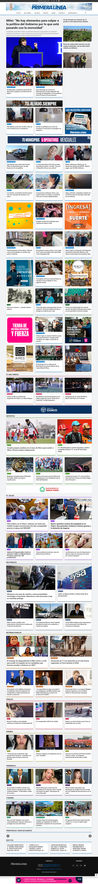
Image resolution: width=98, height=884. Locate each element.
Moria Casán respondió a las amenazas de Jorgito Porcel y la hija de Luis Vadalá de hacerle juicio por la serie (78, 790)
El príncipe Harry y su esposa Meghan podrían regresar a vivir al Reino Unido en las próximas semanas (78, 691)
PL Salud (8, 549)
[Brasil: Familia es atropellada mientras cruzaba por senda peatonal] (19, 710)
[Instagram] (54, 1)
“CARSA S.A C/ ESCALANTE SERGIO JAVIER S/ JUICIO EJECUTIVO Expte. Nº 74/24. (36, 848)
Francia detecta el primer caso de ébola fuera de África (47, 553)
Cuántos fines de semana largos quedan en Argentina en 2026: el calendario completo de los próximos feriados (48, 822)
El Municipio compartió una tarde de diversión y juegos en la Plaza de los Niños (19, 91)
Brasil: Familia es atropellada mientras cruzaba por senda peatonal (19, 722)
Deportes (45, 13)
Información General (11, 161)
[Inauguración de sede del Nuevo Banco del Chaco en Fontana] (78, 385)
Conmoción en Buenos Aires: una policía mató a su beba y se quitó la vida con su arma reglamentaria (48, 194)
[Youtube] (59, 1)
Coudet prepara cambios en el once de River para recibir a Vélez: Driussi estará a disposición (30, 449)
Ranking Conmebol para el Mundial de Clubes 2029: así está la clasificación (19, 478)
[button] (85, 13)
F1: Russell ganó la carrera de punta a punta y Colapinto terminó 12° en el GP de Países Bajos (74, 449)
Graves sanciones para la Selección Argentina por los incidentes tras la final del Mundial (48, 478)
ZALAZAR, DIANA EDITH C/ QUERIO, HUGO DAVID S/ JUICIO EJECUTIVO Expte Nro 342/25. (15, 847)
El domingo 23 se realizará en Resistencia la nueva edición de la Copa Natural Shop (47, 366)
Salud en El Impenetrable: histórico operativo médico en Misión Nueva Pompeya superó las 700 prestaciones (19, 554)
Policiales (37, 13)
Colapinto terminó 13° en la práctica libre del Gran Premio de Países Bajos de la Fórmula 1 (78, 478)
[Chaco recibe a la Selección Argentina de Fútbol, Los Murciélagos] (19, 385)
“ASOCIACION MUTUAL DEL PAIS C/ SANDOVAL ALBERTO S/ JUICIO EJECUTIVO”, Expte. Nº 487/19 (59, 848)
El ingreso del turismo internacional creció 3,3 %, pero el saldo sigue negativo (77, 822)
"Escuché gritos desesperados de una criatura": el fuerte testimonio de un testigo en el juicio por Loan (49, 309)
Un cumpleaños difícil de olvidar (47, 721)
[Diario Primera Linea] (49, 6)
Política (18, 13)
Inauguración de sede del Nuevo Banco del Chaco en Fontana (76, 397)
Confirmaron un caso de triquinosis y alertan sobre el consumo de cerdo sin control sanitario (78, 554)
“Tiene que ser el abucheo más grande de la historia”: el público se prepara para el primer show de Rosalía (19, 756)
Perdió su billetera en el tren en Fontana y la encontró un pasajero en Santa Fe (48, 128)
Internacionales (72, 13)
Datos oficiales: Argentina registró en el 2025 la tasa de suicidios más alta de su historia (78, 194)
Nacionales (62, 13)
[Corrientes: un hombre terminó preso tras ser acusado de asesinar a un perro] (19, 181)
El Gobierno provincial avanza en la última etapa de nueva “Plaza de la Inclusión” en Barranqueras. (48, 398)
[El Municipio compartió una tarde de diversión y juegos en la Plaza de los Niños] (19, 78)
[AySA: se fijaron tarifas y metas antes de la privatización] (74, 578)
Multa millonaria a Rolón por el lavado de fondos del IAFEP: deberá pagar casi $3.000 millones (77, 166)
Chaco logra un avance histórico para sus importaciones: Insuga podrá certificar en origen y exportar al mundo (48, 338)
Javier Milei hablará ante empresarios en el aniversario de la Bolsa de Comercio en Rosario (78, 624)
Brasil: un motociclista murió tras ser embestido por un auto (78, 722)
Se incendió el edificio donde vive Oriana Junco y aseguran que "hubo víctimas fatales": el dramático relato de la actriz (19, 790)
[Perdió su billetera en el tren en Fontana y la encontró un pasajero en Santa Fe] (48, 115)
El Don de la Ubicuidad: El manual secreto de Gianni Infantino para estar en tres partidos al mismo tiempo (78, 309)
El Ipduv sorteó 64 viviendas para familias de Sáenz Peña (47, 222)
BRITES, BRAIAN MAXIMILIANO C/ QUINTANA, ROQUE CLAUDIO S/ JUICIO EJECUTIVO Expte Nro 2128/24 (80, 849)
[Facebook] (52, 1)
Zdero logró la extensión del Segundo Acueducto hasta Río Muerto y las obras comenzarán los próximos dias (78, 252)
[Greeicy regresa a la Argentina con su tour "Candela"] (48, 742)
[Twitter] (56, 1)
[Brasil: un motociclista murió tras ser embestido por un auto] (78, 710)
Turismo (8, 817)
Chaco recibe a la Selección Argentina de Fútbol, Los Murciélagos (19, 397)
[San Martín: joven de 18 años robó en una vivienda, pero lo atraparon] (19, 115)
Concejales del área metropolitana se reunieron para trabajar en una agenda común (48, 280)
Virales (8, 718)
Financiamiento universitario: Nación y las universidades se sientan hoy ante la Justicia (19, 252)
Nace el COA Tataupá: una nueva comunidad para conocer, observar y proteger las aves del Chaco (19, 822)
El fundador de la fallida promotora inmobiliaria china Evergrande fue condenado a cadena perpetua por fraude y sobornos (19, 691)
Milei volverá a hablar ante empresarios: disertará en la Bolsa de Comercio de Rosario (19, 624)
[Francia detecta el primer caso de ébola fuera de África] (48, 540)
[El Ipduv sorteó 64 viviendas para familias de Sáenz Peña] (48, 210)
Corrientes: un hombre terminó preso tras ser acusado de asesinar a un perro (19, 194)
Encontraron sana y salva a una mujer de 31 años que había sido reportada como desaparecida (48, 252)
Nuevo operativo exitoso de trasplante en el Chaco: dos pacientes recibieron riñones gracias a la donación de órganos (71, 526)
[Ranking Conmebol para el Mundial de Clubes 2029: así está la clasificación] (19, 464)
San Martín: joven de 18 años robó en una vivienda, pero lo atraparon (19, 127)
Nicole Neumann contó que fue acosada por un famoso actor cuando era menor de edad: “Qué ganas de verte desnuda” (48, 790)
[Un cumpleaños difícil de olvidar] (48, 710)
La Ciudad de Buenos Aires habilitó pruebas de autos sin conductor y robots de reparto (48, 624)
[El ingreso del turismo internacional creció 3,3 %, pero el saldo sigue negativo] (78, 808)
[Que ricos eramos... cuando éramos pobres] (19, 295)
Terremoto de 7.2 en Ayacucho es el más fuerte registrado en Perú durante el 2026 (70, 662)
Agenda (53, 13)
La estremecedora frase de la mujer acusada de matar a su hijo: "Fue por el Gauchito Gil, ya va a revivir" (48, 166)
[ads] (34, 103)
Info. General (27, 13)
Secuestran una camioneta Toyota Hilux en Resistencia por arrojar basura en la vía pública (18, 166)
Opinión (8, 304)
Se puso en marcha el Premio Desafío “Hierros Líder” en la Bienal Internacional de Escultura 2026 (78, 755)
